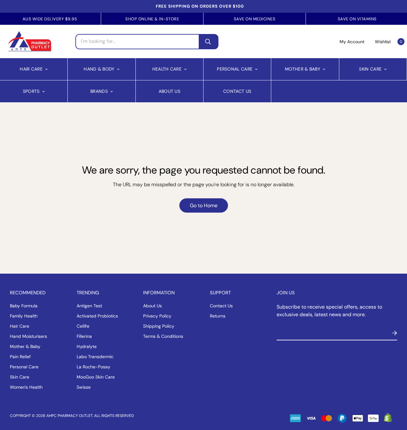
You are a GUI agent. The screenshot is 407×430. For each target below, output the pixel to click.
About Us (169, 91)
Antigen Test (89, 306)
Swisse (84, 387)
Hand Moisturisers (28, 336)
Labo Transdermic (95, 356)
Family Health (24, 316)
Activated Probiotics (97, 316)
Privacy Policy (157, 316)
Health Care (167, 69)
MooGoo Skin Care (96, 377)
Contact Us (237, 91)
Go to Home (203, 205)
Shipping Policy (158, 326)
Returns (217, 316)
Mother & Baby (302, 69)
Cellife (83, 326)
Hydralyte (87, 346)
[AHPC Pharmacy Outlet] (29, 41)
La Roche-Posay (93, 367)
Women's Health (26, 387)
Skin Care (370, 69)
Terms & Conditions (163, 336)
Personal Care (234, 69)
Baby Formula (24, 306)
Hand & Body (99, 69)
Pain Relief (20, 356)
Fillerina (84, 336)
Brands (99, 91)
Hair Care (31, 69)
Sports (31, 91)
